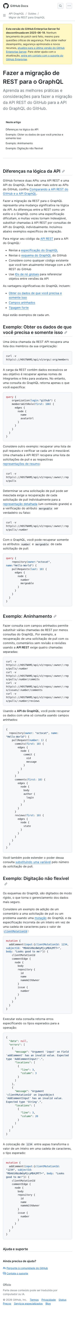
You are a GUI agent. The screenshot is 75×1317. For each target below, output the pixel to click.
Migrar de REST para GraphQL (27, 17)
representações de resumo (21, 464)
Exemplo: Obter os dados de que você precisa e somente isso (37, 329)
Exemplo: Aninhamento (27, 616)
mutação (41, 918)
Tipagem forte (19, 307)
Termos (34, 1299)
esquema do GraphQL (36, 255)
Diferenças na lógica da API (31, 171)
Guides (32, 13)
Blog (48, 1303)
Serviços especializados (28, 1303)
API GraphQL (16, 13)
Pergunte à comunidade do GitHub (27, 1268)
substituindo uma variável (33, 862)
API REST (46, 238)
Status (62, 1299)
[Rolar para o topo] (67, 1309)
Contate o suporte (17, 1273)
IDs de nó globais (27, 274)
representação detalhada (20, 504)
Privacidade (49, 1299)
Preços (7, 1303)
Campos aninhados (22, 302)
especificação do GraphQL (39, 250)
